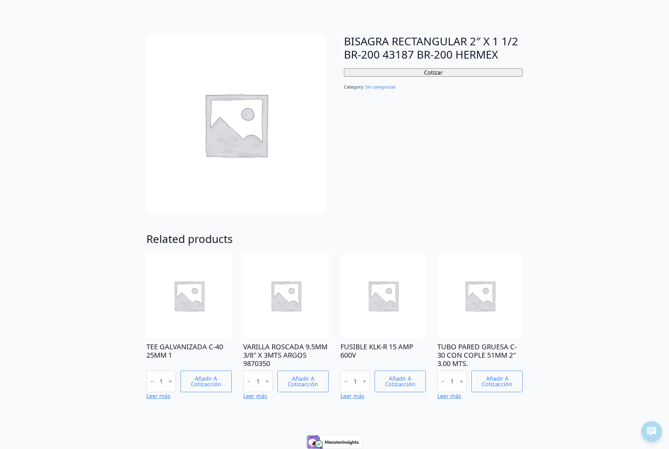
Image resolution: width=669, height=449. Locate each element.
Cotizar (433, 72)
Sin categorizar (380, 87)
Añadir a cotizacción (206, 381)
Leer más (158, 396)
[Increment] (170, 381)
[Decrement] (152, 381)
